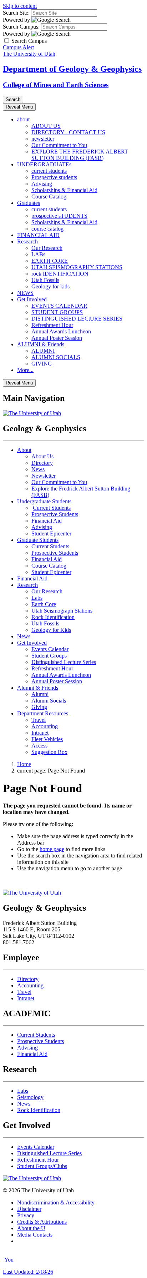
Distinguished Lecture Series (63, 662)
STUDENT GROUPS (57, 312)
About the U (31, 1228)
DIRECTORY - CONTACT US (68, 132)
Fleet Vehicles (47, 739)
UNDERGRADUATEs (44, 164)
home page (52, 849)
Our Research (46, 248)
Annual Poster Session (56, 338)
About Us (42, 456)
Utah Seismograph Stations (61, 611)
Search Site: (16, 13)
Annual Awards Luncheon (61, 331)
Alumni (40, 694)
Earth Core (43, 604)
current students (49, 171)
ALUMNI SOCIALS (55, 357)
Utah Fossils (45, 280)
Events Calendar (50, 649)
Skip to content (20, 6)
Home (24, 764)
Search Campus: (21, 27)
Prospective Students (54, 514)
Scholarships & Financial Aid (64, 190)
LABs (38, 254)
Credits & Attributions (42, 1222)
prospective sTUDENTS (59, 216)
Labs (36, 598)
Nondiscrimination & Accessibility (56, 1202)
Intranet (40, 733)
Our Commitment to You (59, 145)
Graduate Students (38, 540)
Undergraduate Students (44, 501)
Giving (39, 707)
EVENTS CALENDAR (59, 306)
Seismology (30, 1097)
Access (39, 746)
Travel (38, 720)
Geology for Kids (51, 630)
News (38, 469)
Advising (41, 184)
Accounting (44, 726)
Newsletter (43, 476)
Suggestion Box (49, 752)
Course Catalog (48, 196)
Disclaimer (29, 1209)
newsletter (42, 139)
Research (27, 241)
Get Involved (32, 299)
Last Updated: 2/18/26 (28, 1272)
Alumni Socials (49, 701)
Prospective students (54, 177)
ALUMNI (43, 351)
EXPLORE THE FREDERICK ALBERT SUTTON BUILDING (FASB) (79, 155)
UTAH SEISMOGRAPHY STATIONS (76, 267)
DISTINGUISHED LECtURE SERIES (76, 319)
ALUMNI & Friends (40, 344)
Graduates (28, 203)
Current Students (52, 508)
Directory (42, 463)
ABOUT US (46, 126)
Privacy (25, 1215)
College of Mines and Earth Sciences (55, 85)
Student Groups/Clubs (42, 1166)
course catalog (47, 229)
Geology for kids (50, 286)
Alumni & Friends (37, 688)
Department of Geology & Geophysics (72, 69)
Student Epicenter (51, 533)
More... (25, 370)
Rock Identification (53, 617)
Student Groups (49, 656)
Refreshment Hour (52, 325)
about (23, 119)
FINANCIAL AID (38, 235)
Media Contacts (34, 1235)
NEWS (25, 293)
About (24, 450)
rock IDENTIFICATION (59, 274)
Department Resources (43, 713)
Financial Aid (46, 521)
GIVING (41, 364)
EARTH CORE (49, 261)
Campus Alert (18, 47)
